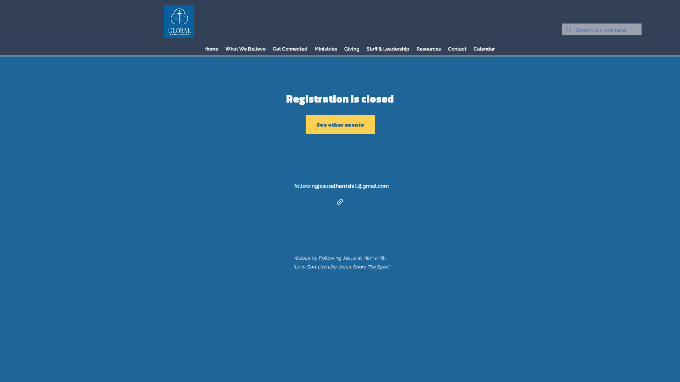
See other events (340, 124)
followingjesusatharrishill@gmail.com (341, 186)
